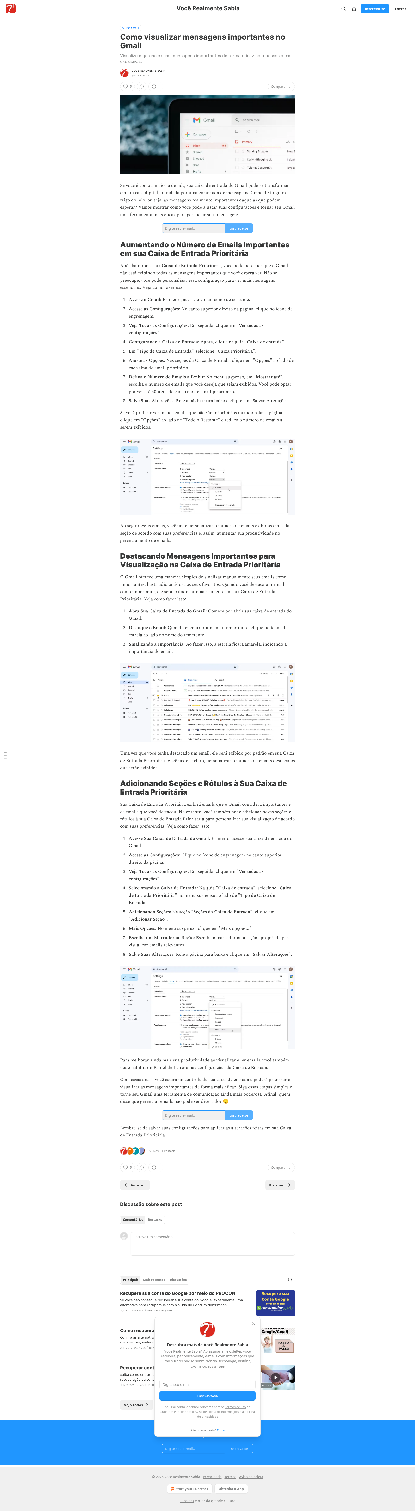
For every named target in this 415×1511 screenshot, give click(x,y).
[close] (253, 1324)
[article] (207, 1305)
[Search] (343, 8)
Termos (230, 1476)
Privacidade (212, 1476)
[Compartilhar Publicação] (354, 8)
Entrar (400, 8)
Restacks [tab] (155, 1220)
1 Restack (168, 1151)
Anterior (138, 1185)
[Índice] (5, 755)
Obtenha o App (231, 1488)
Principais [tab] (130, 1280)
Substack (187, 1501)
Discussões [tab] (178, 1280)
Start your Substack (192, 1488)
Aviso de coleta (251, 1476)
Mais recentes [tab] (154, 1280)
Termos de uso (235, 1407)
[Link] (113, 249)
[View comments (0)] (141, 86)
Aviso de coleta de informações (217, 1412)
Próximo (276, 1185)
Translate (130, 28)
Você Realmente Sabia (148, 70)
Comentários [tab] (133, 1220)
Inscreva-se (375, 8)
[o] (276, 1377)
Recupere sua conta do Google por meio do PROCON (177, 1293)
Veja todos (133, 1404)
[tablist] (142, 1219)
